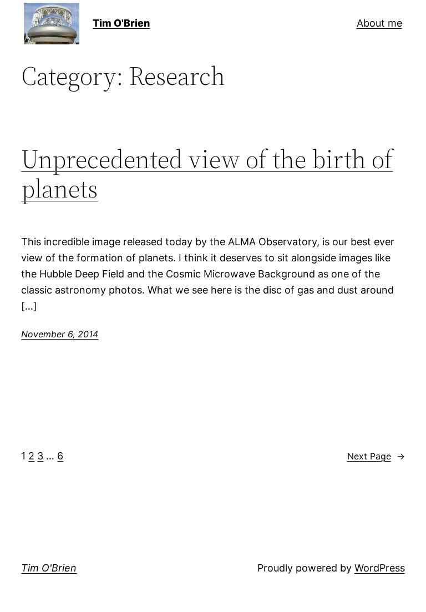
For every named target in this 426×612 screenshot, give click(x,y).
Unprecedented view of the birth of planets (207, 173)
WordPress (379, 568)
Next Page (376, 456)
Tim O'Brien (121, 23)
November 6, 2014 (59, 334)
